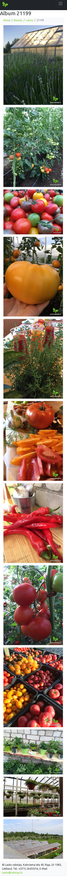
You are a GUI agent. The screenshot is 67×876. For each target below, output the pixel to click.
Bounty (18, 20)
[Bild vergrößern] (33, 64)
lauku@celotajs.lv (12, 872)
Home (6, 20)
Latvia (29, 20)
